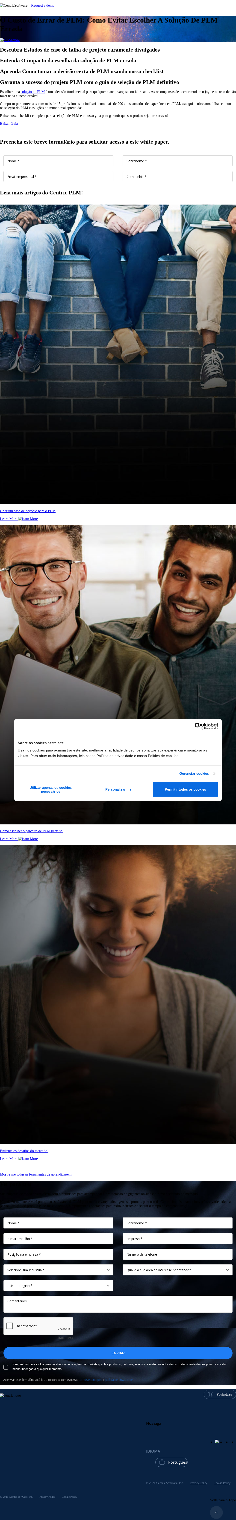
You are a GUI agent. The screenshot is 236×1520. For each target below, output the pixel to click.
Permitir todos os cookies (185, 789)
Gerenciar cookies (194, 773)
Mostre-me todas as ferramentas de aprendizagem (35, 1174)
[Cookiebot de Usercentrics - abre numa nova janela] (198, 726)
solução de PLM (33, 92)
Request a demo (42, 5)
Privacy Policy (198, 1483)
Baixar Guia (9, 123)
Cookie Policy (222, 1483)
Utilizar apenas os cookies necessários (51, 789)
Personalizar (115, 789)
